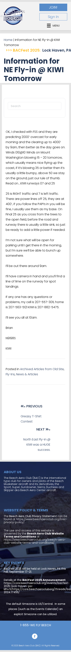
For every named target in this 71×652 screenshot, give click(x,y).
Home (8, 40)
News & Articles (27, 374)
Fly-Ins (10, 374)
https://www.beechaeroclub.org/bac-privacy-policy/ (35, 520)
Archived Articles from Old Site (42, 369)
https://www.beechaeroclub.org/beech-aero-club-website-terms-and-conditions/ (35, 541)
